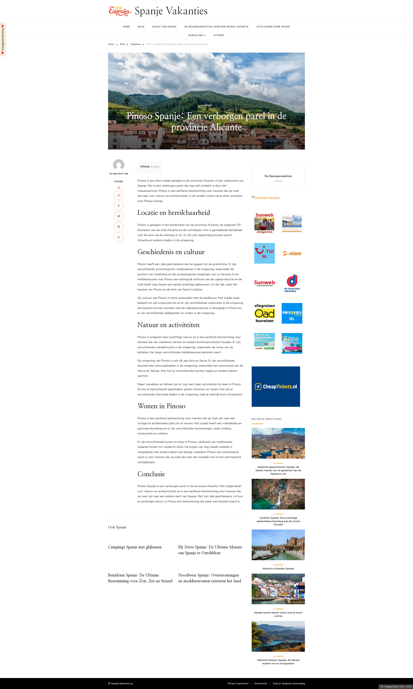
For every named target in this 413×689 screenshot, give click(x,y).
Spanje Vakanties (171, 11)
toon (155, 166)
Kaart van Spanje (164, 26)
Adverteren (260, 683)
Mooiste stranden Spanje (278, 568)
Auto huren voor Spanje (273, 26)
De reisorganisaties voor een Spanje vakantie (217, 26)
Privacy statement (237, 683)
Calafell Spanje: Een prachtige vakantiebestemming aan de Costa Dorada (278, 521)
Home (126, 26)
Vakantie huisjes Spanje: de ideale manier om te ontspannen (278, 661)
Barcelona (196, 35)
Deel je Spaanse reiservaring (289, 683)
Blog (141, 26)
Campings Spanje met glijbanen (135, 547)
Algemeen (206, 105)
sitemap (218, 35)
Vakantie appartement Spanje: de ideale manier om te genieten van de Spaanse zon (278, 470)
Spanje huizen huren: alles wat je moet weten (278, 614)
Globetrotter (118, 173)
